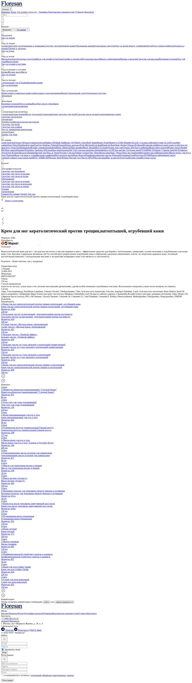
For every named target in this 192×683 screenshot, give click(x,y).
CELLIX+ (135, 142)
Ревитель (155, 155)
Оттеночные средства (95, 93)
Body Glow (81, 142)
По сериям (14, 194)
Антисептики (7, 132)
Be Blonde (126, 142)
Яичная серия (134, 158)
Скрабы (23, 82)
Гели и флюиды (159, 46)
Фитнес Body (55, 158)
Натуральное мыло (90, 59)
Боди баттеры (56, 59)
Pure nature (11, 150)
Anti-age (41, 142)
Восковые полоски (10, 104)
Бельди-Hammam (28, 153)
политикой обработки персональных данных (52, 675)
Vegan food (135, 150)
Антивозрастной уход (11, 46)
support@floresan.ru (10, 621)
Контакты (89, 12)
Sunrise (65, 150)
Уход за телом (7, 51)
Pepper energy (174, 147)
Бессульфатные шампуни (23, 93)
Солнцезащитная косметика (14, 106)
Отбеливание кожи (84, 46)
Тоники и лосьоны (17, 48)
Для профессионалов (33, 613)
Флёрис (65, 158)
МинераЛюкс (162, 153)
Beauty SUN (70, 142)
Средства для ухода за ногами (15, 174)
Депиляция (6, 96)
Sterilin (100, 150)
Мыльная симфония (45, 155)
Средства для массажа (148, 59)
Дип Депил (94, 153)
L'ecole (176, 145)
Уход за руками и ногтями (13, 64)
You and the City (122, 150)
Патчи (149, 46)
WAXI (177, 150)
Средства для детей (10, 124)
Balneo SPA (50, 142)
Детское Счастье (67, 153)
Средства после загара (87, 114)
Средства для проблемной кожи (59, 46)
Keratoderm (51, 147)
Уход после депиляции (48, 104)
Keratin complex (38, 147)
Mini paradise (77, 147)
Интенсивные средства (104, 46)
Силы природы (24, 158)
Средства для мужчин (11, 117)
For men (30, 145)
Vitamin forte (168, 150)
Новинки (5, 12)
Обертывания (7, 179)
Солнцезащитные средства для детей (58, 114)
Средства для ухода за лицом (15, 186)
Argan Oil (19, 142)
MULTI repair (101, 147)
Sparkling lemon (55, 150)
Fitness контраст (72, 145)
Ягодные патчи (148, 158)
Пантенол (139, 155)
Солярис (12, 158)
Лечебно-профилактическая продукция (20, 122)
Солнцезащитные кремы (13, 114)
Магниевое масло (147, 153)
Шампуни (6, 93)
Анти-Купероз (13, 153)
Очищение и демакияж (33, 46)
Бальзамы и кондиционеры (48, 93)
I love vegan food (12, 147)
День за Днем (52, 153)
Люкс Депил (116, 153)
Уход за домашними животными (16, 129)
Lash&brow (157, 145)
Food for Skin (40, 145)
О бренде (79, 12)
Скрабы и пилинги (72, 59)
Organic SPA (129, 147)
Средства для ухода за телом (14, 176)
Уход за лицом (8, 38)
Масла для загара (33, 114)
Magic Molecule (63, 147)
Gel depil (98, 145)
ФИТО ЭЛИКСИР (40, 158)
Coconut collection (148, 142)
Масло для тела (42, 59)
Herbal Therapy (128, 145)
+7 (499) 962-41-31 (10, 618)
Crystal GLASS (164, 142)
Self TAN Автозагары (79, 150)
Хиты (13, 12)
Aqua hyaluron (31, 142)
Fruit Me (84, 145)
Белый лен (41, 153)
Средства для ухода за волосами (16, 184)
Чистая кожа (100, 158)
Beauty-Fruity (103, 142)
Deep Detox (12, 145)
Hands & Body (108, 145)
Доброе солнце (82, 153)
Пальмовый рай (127, 155)
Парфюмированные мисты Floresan (102, 155)
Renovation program (159, 147)
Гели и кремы (25, 104)
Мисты (4, 59)
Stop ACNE (109, 150)
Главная (5, 194)
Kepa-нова (105, 153)
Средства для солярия (11, 127)
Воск (34, 104)
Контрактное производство (61, 12)
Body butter (91, 142)
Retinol (146, 147)
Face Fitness (51, 145)
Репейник (164, 155)
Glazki (91, 145)
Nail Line (139, 147)
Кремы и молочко (129, 59)
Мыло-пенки (12, 61)
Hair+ (118, 145)
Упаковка (43, 12)
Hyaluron (147, 145)
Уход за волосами (9, 85)
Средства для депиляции (13, 171)
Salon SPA (43, 150)
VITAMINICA (146, 150)
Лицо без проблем (130, 153)
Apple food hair (8, 142)
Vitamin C (157, 150)
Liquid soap (167, 145)
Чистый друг (75, 158)
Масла (24, 72)
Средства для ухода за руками (15, 181)
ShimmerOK (21, 150)
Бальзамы (38, 82)
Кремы (143, 46)
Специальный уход (10, 82)
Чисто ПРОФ (87, 158)
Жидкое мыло (14, 72)
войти (46, 602)
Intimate (24, 147)
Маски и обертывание (110, 59)
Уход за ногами (8, 74)
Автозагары (7, 119)
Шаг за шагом (112, 158)
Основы (5, 189)
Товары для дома (9, 134)
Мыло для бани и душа (25, 155)
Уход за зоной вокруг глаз (127, 46)
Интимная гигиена (168, 59)
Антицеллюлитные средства (21, 59)
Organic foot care (115, 147)
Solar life (93, 150)
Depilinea (22, 145)
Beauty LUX (115, 142)
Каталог (5, 613)
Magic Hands (89, 147)
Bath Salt (60, 142)
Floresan (61, 145)
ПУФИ (147, 155)
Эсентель (123, 158)
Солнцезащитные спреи (109, 114)
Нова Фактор (79, 155)
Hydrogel (139, 145)
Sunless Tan (32, 150)
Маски (170, 46)
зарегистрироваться (64, 602)
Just (29, 147)
